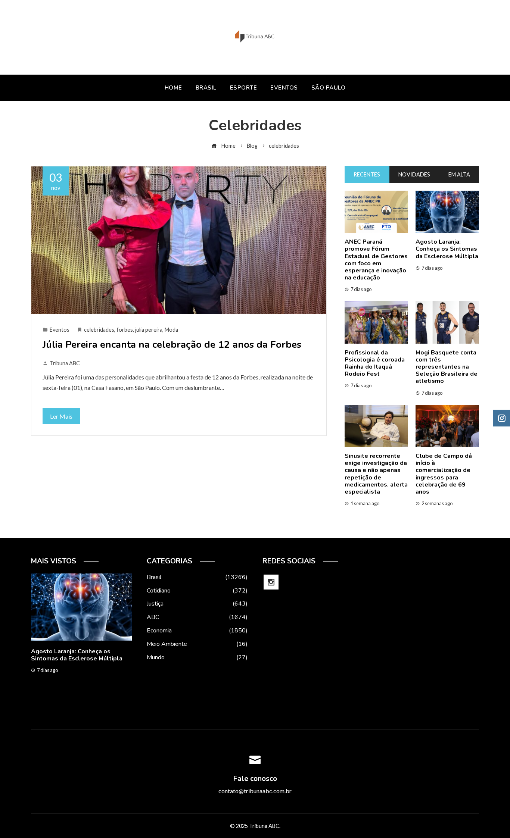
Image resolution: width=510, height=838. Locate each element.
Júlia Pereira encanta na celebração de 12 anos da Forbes (172, 344)
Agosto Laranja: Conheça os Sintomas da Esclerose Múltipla (447, 249)
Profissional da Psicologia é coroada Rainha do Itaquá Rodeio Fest (375, 363)
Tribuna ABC (65, 363)
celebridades (99, 329)
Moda (171, 329)
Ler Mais (61, 416)
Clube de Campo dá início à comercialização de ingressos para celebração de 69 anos (444, 474)
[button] (66, 706)
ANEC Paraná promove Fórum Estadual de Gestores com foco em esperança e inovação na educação (376, 260)
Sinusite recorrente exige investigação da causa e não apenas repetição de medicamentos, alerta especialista (376, 474)
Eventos (59, 329)
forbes (124, 329)
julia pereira (148, 329)
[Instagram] (271, 582)
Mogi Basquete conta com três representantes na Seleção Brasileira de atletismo (447, 366)
